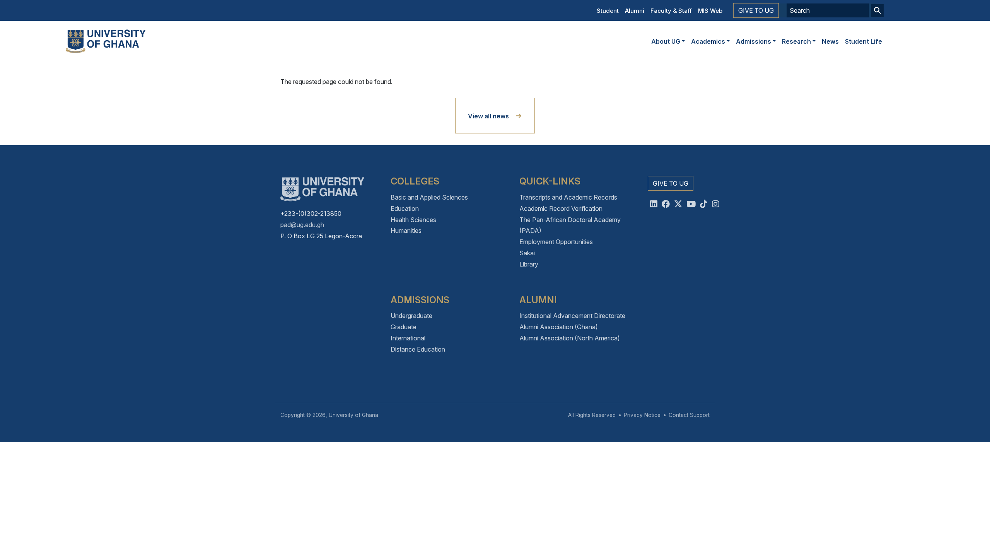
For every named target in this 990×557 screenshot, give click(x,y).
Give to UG (756, 10)
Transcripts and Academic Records (568, 197)
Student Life (863, 41)
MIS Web (710, 10)
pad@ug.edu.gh (302, 225)
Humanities (406, 230)
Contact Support (689, 415)
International (408, 338)
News (830, 41)
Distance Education (418, 349)
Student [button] (608, 10)
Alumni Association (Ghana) (558, 327)
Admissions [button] (753, 41)
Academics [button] (708, 41)
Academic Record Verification (561, 208)
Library (528, 264)
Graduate (403, 327)
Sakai (527, 253)
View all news (488, 116)
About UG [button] (665, 41)
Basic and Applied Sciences (429, 197)
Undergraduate (411, 316)
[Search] (877, 10)
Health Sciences (413, 220)
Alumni (634, 10)
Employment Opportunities (556, 242)
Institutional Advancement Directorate (572, 316)
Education (405, 208)
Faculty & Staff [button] (671, 10)
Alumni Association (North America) (569, 338)
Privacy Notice (642, 415)
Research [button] (796, 41)
